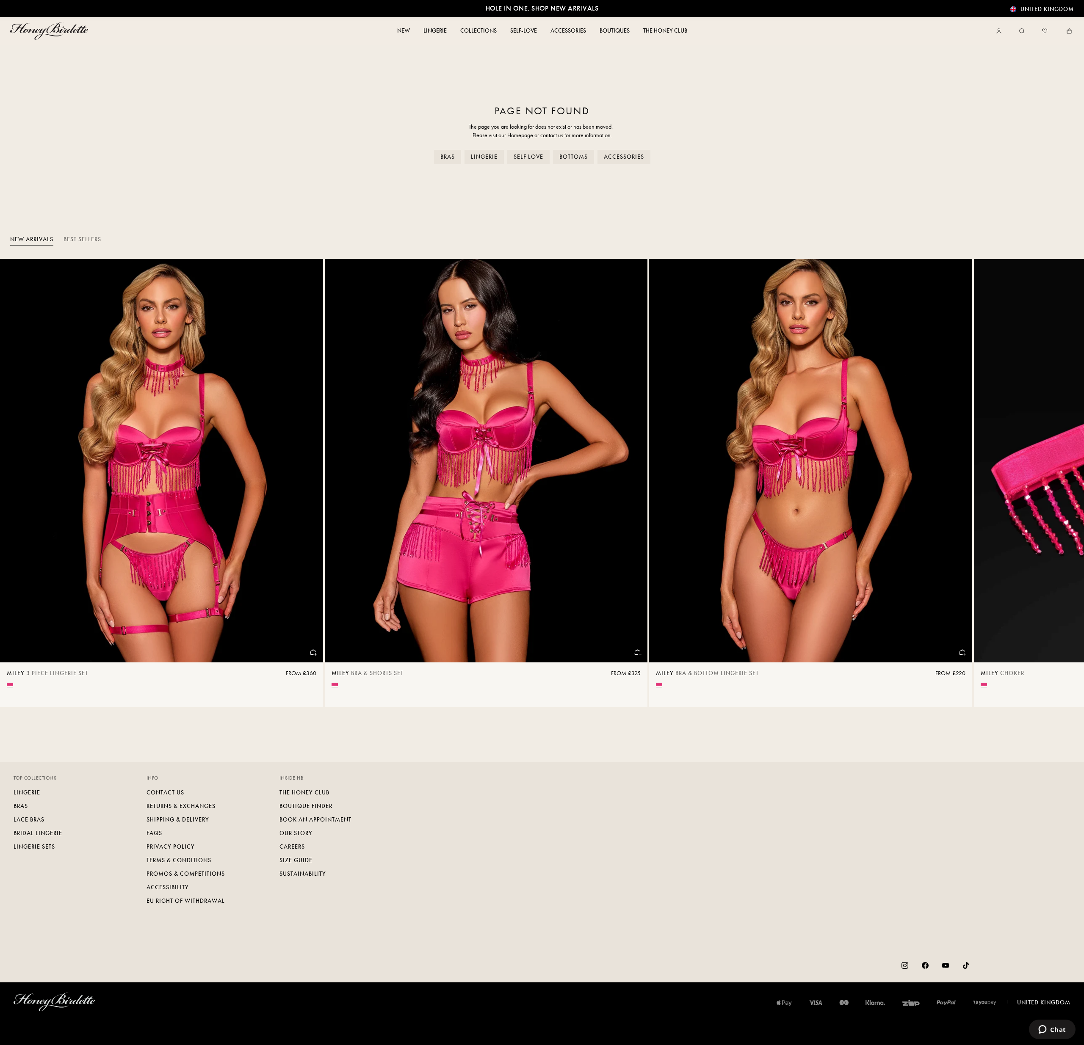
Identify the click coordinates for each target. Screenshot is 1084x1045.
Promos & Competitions (186, 873)
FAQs (154, 833)
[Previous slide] (17, 483)
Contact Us (165, 792)
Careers (292, 846)
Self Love (528, 156)
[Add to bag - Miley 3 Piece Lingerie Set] (313, 652)
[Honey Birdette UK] (50, 31)
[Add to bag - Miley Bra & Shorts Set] (637, 652)
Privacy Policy (171, 846)
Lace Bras (29, 819)
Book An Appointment (315, 819)
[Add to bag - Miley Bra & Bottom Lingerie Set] (962, 652)
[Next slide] (1067, 483)
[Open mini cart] (1067, 31)
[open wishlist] (1044, 31)
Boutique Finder (305, 806)
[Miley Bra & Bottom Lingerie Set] (810, 460)
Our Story (295, 833)
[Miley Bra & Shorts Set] (486, 460)
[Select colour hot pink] (10, 684)
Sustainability (302, 873)
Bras (447, 156)
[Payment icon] (985, 1002)
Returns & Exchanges (181, 806)
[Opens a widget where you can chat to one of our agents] (1052, 1030)
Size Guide (295, 860)
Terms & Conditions (179, 860)
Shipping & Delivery (178, 819)
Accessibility (168, 887)
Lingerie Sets (34, 846)
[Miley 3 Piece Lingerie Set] (161, 460)
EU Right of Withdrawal (186, 900)
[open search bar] (1021, 31)
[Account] (1000, 31)
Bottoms (573, 156)
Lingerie (484, 156)
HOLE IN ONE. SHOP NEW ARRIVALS (542, 8)
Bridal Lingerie (38, 833)
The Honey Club (304, 792)
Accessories (624, 156)
